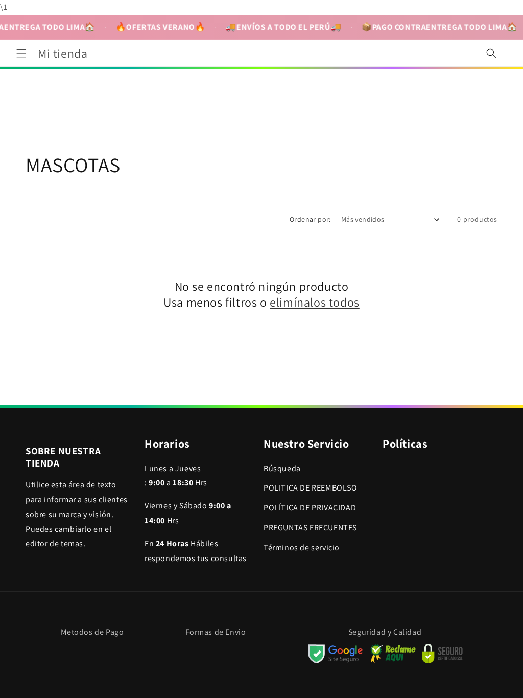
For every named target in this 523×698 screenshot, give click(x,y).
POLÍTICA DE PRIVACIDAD (310, 507)
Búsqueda (282, 468)
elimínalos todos (315, 302)
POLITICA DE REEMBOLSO (311, 487)
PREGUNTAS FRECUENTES (310, 527)
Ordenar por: (310, 219)
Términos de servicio (302, 547)
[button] (21, 53)
